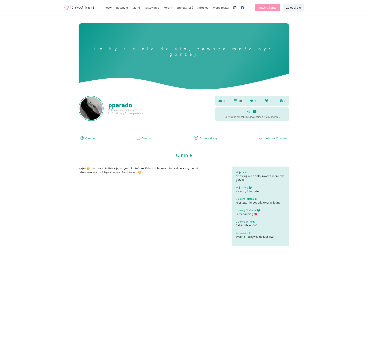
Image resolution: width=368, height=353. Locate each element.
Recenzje (122, 7)
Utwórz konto (267, 7)
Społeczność (185, 7)
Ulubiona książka (245, 198)
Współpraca (221, 7)
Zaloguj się (293, 7)
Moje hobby (242, 187)
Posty (108, 7)
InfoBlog (203, 7)
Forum (168, 7)
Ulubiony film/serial (246, 210)
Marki (136, 7)
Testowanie (152, 7)
